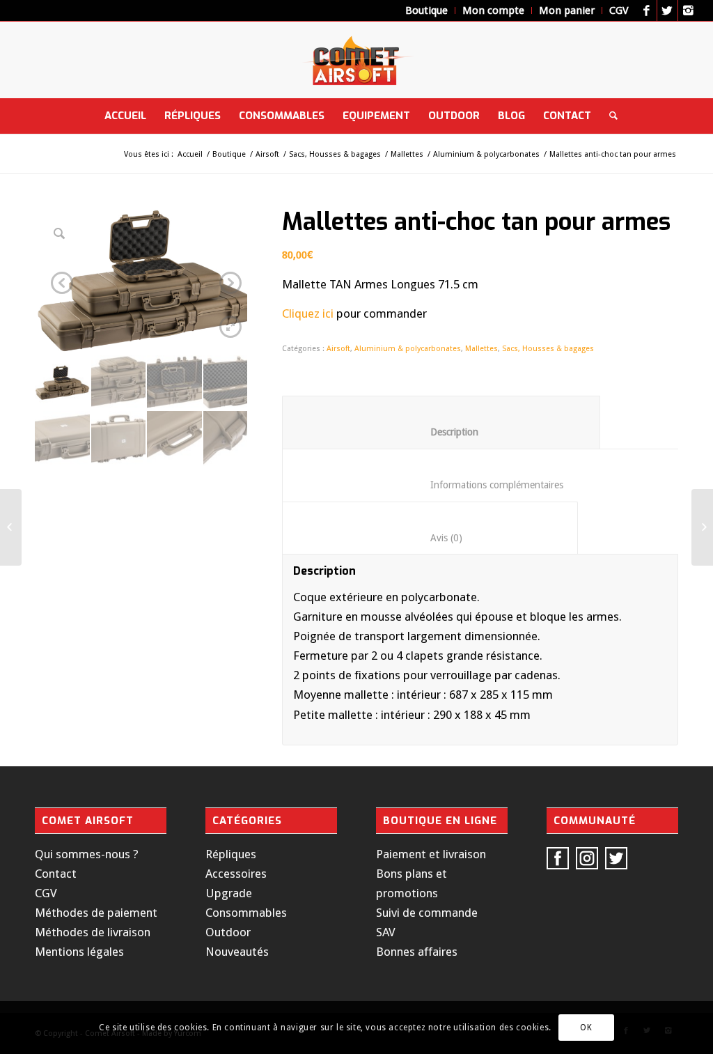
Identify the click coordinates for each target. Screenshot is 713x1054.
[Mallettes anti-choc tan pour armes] (702, 527)
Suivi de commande (427, 913)
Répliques (230, 854)
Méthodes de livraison (92, 932)
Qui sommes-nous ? (87, 854)
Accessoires (236, 874)
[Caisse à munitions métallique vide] (11, 527)
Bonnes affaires (416, 952)
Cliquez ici (308, 313)
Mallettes (407, 154)
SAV (385, 932)
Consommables (246, 913)
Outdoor (228, 932)
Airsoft (267, 154)
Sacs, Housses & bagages (335, 154)
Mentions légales (79, 952)
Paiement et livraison (431, 854)
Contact (56, 874)
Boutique (229, 154)
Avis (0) (430, 537)
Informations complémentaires (486, 484)
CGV (46, 893)
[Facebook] (646, 10)
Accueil (190, 154)
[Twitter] (667, 10)
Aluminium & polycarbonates (486, 154)
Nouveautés (237, 952)
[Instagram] (688, 10)
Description (441, 431)
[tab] (441, 422)
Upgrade (228, 893)
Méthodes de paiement (96, 913)
